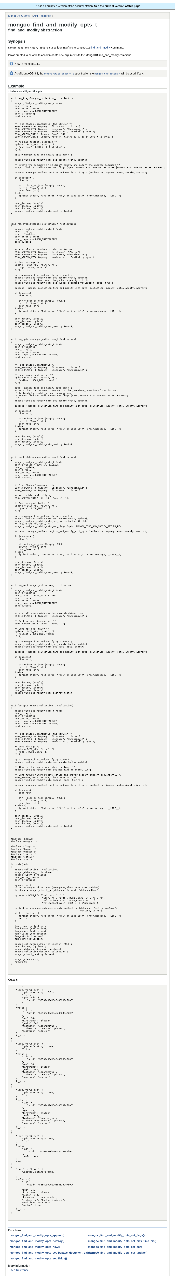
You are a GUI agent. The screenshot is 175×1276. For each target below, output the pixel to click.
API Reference (42, 15)
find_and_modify (100, 47)
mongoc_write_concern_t (59, 73)
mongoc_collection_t (107, 73)
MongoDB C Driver (19, 15)
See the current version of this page (117, 6)
